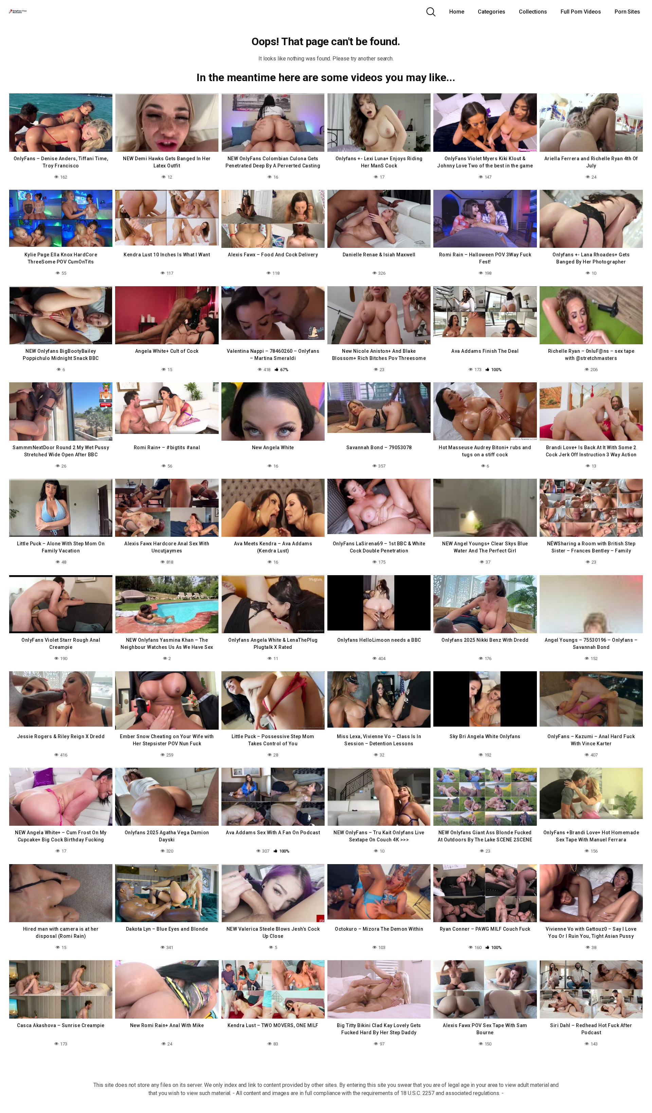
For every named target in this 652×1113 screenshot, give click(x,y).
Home (456, 11)
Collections (533, 11)
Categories (491, 11)
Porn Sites (627, 11)
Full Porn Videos (581, 11)
